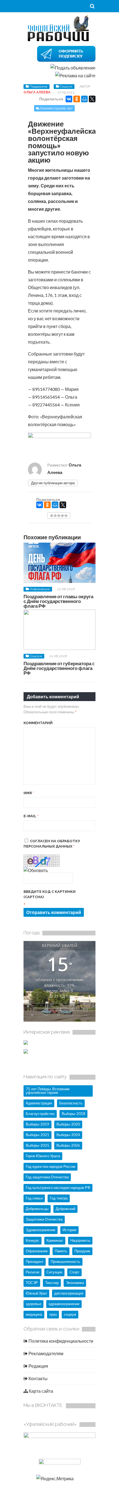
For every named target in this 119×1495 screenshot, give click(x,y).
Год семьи (34, 1198)
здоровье (33, 1304)
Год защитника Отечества (47, 1177)
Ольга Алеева (37, 92)
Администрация (39, 1103)
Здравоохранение (40, 1230)
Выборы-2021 (37, 1135)
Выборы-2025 (37, 1145)
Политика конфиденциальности (60, 1340)
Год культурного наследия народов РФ (58, 1187)
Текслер (52, 1282)
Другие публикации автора (53, 483)
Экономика (75, 1282)
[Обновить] (36, 870)
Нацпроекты (80, 1240)
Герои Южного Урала (43, 1156)
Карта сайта (40, 1391)
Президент (34, 1261)
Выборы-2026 (68, 1145)
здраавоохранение (63, 1304)
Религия (32, 1272)
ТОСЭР (32, 1282)
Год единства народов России (50, 1166)
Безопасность (70, 1103)
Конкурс (32, 1240)
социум (70, 1314)
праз (53, 1314)
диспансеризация (68, 1293)
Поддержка (38, 86)
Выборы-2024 (68, 1135)
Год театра (59, 1198)
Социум (66, 86)
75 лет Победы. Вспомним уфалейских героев (47, 1091)
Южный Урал (36, 1293)
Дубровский (65, 1208)
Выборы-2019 (37, 1124)
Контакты (38, 1378)
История (69, 1230)
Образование (37, 1251)
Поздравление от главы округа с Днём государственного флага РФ (58, 601)
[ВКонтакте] (69, 99)
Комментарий (38, 723)
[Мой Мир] (84, 99)
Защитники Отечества (44, 1219)
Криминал (54, 1240)
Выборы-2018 (73, 1113)
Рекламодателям (45, 1353)
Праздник (82, 1251)
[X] (92, 99)
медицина (34, 1314)
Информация (40, 589)
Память (61, 1251)
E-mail (31, 816)
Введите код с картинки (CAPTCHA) (50, 894)
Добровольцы (37, 1208)
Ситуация (54, 1272)
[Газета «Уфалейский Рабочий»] (59, 40)
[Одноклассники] (76, 99)
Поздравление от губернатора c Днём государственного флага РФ (59, 668)
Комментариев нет (56, 108)
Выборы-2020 (68, 1124)
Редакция (38, 1366)
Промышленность (65, 1261)
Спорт (74, 1272)
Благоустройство (40, 1113)
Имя (29, 793)
